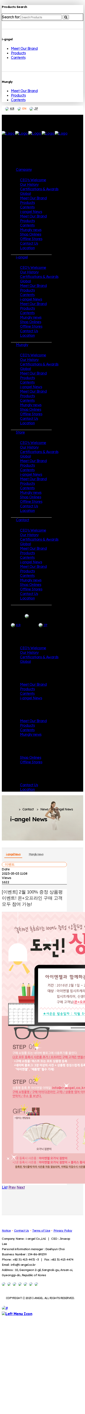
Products (18, 53)
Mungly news (36, 854)
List (4, 1187)
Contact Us (21, 1230)
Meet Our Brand (24, 48)
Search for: (11, 17)
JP (36, 108)
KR (12, 108)
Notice (6, 1230)
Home (13, 809)
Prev (12, 1187)
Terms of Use (41, 1230)
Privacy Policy (62, 1230)
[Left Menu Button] (17, 1313)
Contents (18, 57)
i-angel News (13, 854)
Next (21, 1187)
